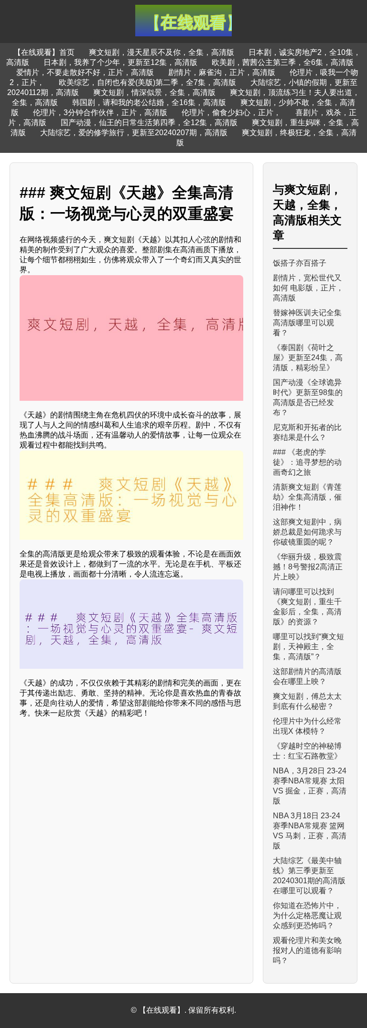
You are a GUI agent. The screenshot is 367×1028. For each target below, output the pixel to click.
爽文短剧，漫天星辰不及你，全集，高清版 (161, 52)
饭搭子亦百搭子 (299, 263)
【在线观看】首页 (44, 52)
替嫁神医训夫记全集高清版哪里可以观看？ (307, 323)
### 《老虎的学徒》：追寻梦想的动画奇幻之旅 (307, 462)
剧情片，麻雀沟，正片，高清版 (221, 72)
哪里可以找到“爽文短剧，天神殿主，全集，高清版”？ (308, 646)
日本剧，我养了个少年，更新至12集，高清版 (120, 62)
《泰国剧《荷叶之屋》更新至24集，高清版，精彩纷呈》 (308, 357)
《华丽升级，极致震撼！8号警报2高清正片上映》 (308, 567)
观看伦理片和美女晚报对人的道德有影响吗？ (307, 950)
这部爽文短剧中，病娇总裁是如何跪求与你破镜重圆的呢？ (307, 532)
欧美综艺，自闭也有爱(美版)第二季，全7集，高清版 (147, 82)
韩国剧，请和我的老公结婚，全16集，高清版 (149, 102)
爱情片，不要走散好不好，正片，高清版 (85, 72)
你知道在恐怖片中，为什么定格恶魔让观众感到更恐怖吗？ (307, 915)
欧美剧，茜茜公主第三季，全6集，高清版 (283, 62)
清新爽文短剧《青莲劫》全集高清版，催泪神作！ (307, 497)
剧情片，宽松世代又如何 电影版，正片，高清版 (308, 288)
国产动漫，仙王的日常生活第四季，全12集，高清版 (149, 122)
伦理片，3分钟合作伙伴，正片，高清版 (100, 112)
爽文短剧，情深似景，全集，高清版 (154, 92)
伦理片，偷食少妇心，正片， (231, 112)
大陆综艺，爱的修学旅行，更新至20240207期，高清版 (133, 132)
